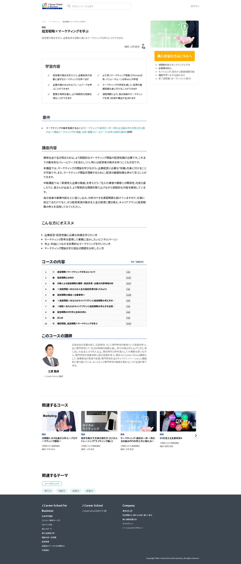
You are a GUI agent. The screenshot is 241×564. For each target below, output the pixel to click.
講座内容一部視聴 (49, 537)
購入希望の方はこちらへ (174, 56)
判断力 (61, 490)
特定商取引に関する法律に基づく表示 (137, 515)
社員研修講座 (47, 516)
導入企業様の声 (48, 533)
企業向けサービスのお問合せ (53, 546)
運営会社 (126, 510)
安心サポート (47, 528)
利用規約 (45, 550)
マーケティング (54, 21)
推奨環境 (45, 541)
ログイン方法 (47, 524)
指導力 (75, 490)
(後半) (124, 132)
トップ (44, 21)
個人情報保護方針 (129, 519)
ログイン (195, 6)
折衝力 (89, 490)
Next (196, 435)
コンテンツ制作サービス (51, 520)
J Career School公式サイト (93, 510)
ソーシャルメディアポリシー (132, 527)
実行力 (47, 490)
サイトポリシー (128, 523)
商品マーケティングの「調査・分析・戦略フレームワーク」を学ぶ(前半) (87, 132)
